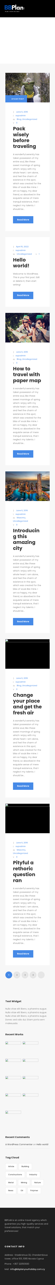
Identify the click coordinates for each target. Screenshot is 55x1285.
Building (25, 1166)
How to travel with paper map (27, 374)
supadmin (21, 115)
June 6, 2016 (22, 111)
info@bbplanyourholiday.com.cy (27, 1269)
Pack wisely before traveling (24, 137)
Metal (11, 1182)
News (10, 1190)
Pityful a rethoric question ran (24, 871)
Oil (22, 1190)
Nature (37, 1182)
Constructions (15, 1174)
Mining (24, 1182)
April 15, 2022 (22, 246)
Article (11, 1166)
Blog (19, 119)
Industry (33, 1174)
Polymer (34, 1190)
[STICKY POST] (27, 87)
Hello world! (21, 262)
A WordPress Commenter (19, 1144)
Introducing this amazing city (26, 539)
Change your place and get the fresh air (27, 704)
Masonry (21, 517)
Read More (23, 219)
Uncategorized (29, 119)
